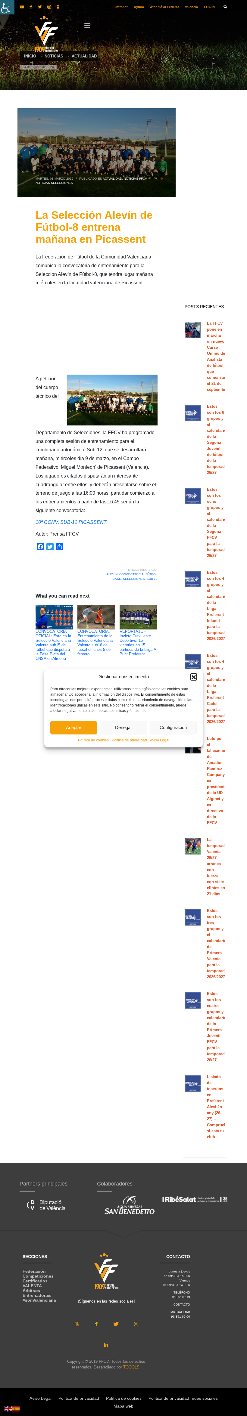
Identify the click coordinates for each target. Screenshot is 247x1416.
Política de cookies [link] (93, 740)
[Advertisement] (97, 332)
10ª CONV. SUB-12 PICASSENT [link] (71, 522)
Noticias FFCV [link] (135, 178)
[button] (194, 677)
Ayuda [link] (139, 7)
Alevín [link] (111, 574)
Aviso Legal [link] (159, 740)
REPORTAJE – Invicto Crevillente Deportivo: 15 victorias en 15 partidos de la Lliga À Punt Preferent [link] (138, 642)
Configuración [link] (173, 727)
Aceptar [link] (73, 727)
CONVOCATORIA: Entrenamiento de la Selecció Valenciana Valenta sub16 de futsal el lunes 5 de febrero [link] (95, 642)
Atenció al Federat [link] (164, 7)
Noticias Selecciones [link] (54, 182)
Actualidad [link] (112, 178)
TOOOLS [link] (131, 1367)
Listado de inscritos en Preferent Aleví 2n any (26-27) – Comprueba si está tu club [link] (218, 1106)
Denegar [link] (123, 727)
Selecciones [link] (134, 578)
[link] (7, 7)
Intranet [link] (121, 7)
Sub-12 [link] (152, 578)
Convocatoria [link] (131, 574)
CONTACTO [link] (182, 1304)
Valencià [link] (191, 7)
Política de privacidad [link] (129, 740)
